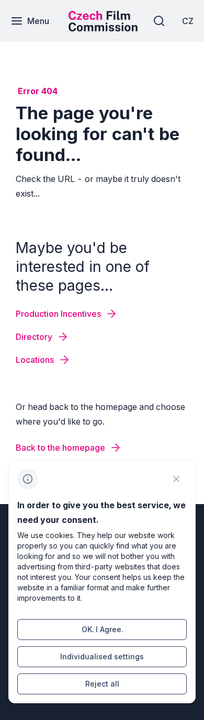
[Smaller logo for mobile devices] (103, 28)
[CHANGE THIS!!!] (176, 478)
